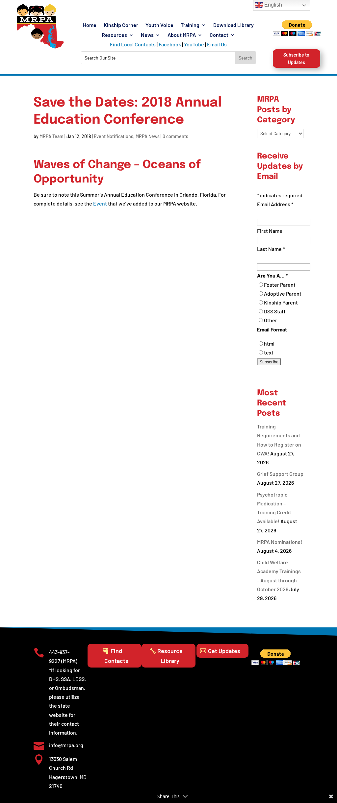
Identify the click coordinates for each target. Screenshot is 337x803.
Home (89, 25)
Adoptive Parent (282, 293)
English (272, 5)
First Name (269, 231)
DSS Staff (275, 311)
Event (100, 203)
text (268, 352)
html (269, 343)
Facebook (170, 44)
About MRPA (182, 35)
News (147, 35)
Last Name (271, 249)
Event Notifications (113, 136)
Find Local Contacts (133, 44)
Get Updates (224, 650)
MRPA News (148, 136)
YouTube (194, 44)
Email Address (275, 204)
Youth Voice (159, 25)
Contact (219, 35)
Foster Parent (280, 284)
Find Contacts (116, 656)
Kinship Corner (121, 25)
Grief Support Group (280, 474)
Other (270, 320)
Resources (114, 35)
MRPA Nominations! (279, 542)
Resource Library (170, 656)
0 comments (175, 136)
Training (190, 25)
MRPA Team (51, 136)
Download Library (233, 25)
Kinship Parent (281, 302)
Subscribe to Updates (296, 58)
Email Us (217, 44)
